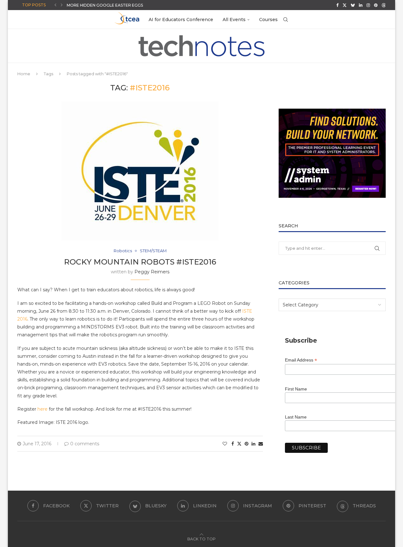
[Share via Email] (260, 444)
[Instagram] (368, 5)
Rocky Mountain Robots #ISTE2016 (140, 261)
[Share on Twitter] (239, 444)
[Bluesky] (353, 5)
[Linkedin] (360, 5)
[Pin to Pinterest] (246, 444)
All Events (234, 19)
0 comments (84, 444)
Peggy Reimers (151, 272)
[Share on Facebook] (232, 444)
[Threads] (384, 5)
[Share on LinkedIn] (253, 444)
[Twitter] (345, 5)
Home (23, 73)
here (42, 409)
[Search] (285, 19)
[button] (55, 5)
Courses (268, 19)
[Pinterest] (375, 5)
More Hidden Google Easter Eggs (105, 5)
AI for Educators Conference (181, 19)
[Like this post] (225, 444)
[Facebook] (337, 5)
